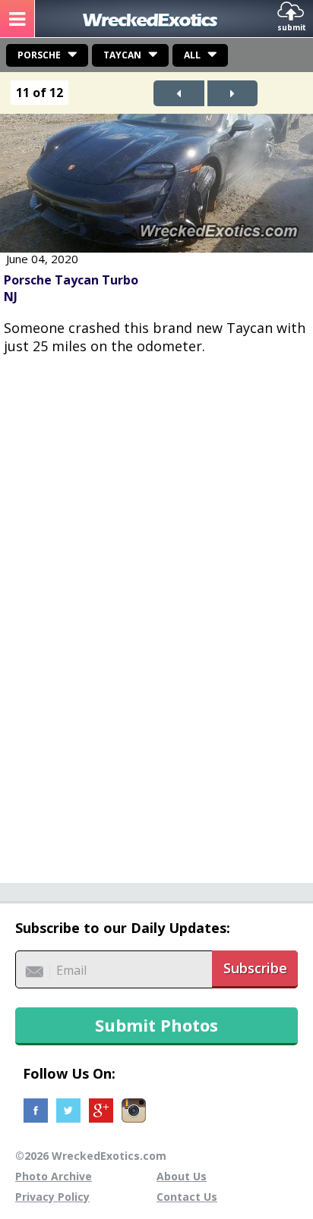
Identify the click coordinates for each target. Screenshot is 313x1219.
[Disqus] (156, 610)
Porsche (39, 55)
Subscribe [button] (255, 968)
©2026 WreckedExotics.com (90, 1155)
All (192, 55)
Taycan (122, 55)
